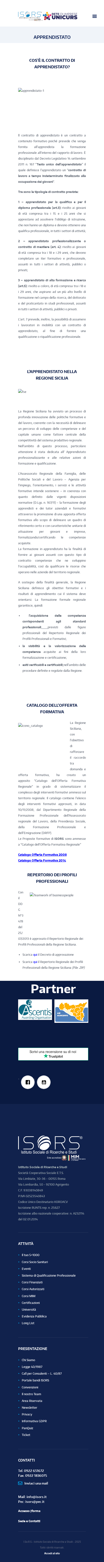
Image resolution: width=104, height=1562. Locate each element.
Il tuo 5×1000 (30, 1255)
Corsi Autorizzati (33, 1289)
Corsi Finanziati (32, 1282)
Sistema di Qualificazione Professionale (49, 1275)
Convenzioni (30, 1387)
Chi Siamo (28, 1360)
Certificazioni (31, 1303)
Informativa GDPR (34, 1421)
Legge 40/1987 (32, 1367)
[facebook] (28, 1082)
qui (35, 954)
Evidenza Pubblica (34, 1316)
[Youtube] (44, 1082)
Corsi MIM (28, 1296)
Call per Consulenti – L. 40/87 (42, 1373)
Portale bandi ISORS (35, 1380)
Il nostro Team (31, 1394)
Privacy (27, 1414)
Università (29, 1309)
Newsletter (29, 1407)
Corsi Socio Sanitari (35, 1262)
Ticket (26, 1435)
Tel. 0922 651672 (31, 1471)
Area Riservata (32, 1401)
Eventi (26, 1269)
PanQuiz (27, 1428)
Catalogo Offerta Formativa (38, 854)
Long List (28, 1323)
